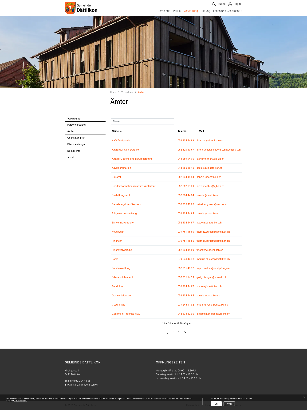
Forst (115, 259)
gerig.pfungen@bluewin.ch (212, 277)
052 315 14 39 (186, 277)
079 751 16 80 (186, 231)
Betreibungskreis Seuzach (126, 204)
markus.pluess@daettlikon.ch (213, 259)
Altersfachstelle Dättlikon (126, 149)
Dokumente (73, 150)
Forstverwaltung (121, 268)
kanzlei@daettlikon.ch (209, 177)
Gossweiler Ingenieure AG (126, 313)
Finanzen (117, 240)
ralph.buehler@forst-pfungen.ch (214, 268)
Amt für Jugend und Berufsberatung (132, 158)
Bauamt (116, 177)
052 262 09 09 (186, 186)
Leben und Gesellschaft (227, 10)
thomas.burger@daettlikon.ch (213, 231)
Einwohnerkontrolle (123, 222)
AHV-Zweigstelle (121, 140)
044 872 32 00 (186, 313)
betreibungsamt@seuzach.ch (213, 204)
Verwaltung (191, 10)
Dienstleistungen (76, 144)
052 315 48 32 (186, 268)
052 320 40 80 (186, 204)
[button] (219, 4)
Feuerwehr (118, 231)
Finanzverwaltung (122, 249)
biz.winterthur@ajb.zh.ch (210, 186)
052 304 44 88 (82, 380)
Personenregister (76, 124)
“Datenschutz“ (20, 401)
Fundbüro (117, 286)
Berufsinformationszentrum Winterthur (133, 186)
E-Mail (200, 131)
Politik (177, 10)
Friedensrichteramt (122, 277)
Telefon (182, 131)
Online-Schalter (75, 137)
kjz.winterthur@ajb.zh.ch (210, 158)
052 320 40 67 (186, 149)
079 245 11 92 (186, 304)
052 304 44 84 (186, 177)
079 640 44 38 (186, 259)
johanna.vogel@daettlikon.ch (213, 304)
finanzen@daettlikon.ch (210, 140)
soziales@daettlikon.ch (210, 167)
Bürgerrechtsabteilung (124, 213)
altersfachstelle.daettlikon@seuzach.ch (219, 149)
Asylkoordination (121, 167)
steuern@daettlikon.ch (209, 222)
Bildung (205, 10)
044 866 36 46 (186, 167)
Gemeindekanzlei (121, 295)
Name (115, 131)
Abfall (70, 157)
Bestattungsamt (121, 195)
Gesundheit (118, 304)
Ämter (76, 132)
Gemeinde (163, 10)
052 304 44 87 (186, 222)
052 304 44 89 (186, 140)
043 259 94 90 (186, 158)
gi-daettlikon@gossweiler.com (213, 313)
